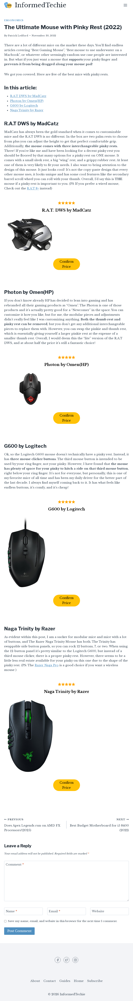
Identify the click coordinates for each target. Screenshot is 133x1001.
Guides (64, 981)
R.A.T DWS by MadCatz (28, 96)
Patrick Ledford (18, 35)
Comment (15, 864)
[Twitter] (66, 960)
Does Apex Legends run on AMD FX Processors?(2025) (32, 825)
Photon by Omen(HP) (26, 101)
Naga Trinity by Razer (26, 110)
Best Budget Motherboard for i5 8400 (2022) (99, 825)
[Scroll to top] (124, 995)
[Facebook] (58, 960)
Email (54, 911)
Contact (49, 981)
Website (98, 911)
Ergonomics (13, 20)
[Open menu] (125, 5)
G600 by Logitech (24, 105)
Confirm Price (67, 264)
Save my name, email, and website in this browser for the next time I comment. (62, 921)
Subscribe (95, 981)
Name (11, 911)
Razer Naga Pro (47, 665)
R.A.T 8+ (33, 188)
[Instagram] (75, 960)
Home (79, 981)
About (35, 981)
